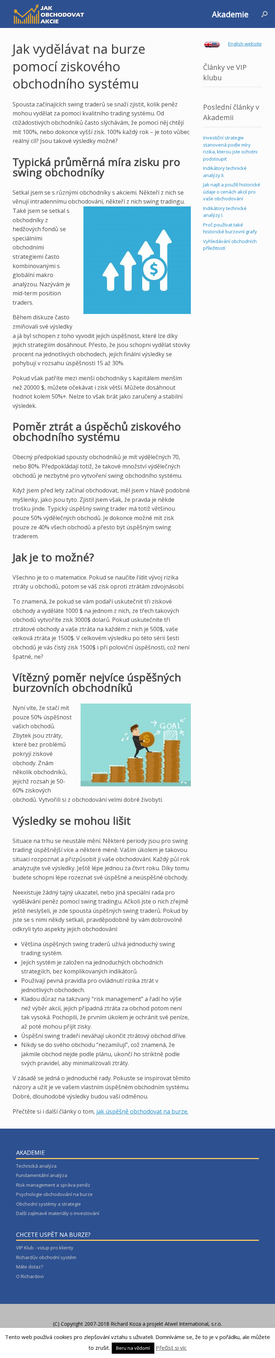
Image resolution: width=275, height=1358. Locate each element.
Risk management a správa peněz (53, 1185)
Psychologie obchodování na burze (54, 1194)
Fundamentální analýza (41, 1175)
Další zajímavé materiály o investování (57, 1213)
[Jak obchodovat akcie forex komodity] (48, 14)
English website (245, 43)
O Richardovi (30, 1276)
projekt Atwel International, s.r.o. (184, 1323)
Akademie (230, 14)
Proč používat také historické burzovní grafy (230, 228)
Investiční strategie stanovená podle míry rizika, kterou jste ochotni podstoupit (230, 148)
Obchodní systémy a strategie (48, 1204)
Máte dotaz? (29, 1266)
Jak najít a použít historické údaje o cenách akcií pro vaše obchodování (231, 191)
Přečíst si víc (171, 1347)
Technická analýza (36, 1166)
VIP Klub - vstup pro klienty (44, 1247)
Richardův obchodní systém (46, 1257)
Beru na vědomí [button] (133, 1348)
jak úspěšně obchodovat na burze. (142, 1111)
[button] (264, 14)
